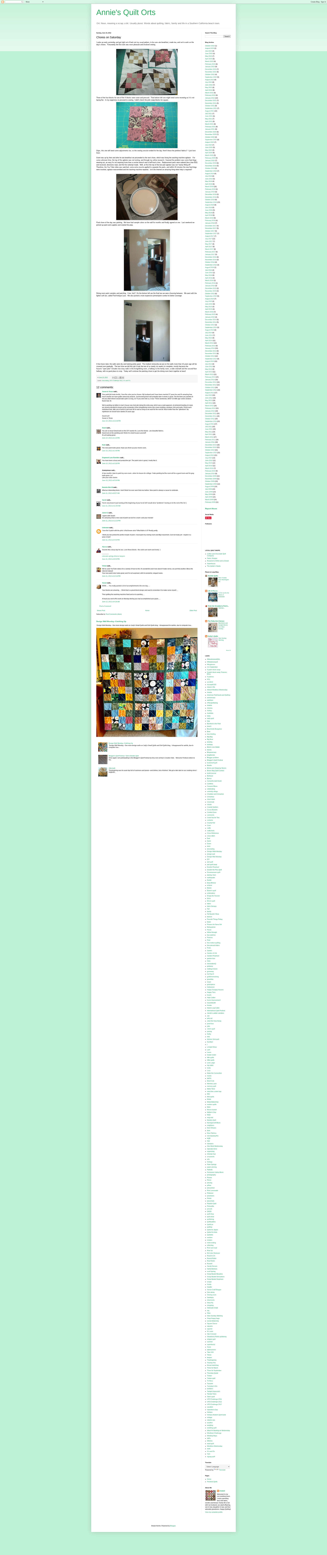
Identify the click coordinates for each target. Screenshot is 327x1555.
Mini (208, 1094)
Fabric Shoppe (212, 558)
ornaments (210, 1157)
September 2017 (211, 233)
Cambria (210, 784)
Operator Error (212, 1149)
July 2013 (208, 364)
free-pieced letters (213, 945)
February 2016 (210, 283)
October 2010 (210, 450)
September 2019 (211, 171)
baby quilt (210, 718)
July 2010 (208, 458)
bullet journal (211, 773)
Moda (209, 1099)
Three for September (214, 1370)
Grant (209, 982)
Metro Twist (211, 1089)
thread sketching (213, 1365)
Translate (222, 1470)
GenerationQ (211, 964)
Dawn (104, 428)
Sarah (104, 500)
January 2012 (210, 411)
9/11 (208, 679)
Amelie (209, 692)
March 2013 (209, 374)
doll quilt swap (212, 864)
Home (147, 610)
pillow (209, 1185)
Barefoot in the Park (214, 724)
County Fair (211, 823)
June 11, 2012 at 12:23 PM (111, 521)
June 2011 (208, 429)
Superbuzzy (211, 563)
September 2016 (211, 265)
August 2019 (209, 173)
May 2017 (208, 244)
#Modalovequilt (212, 662)
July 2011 (208, 426)
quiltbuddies (211, 1222)
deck (208, 846)
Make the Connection (214, 1073)
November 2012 (210, 385)
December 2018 (210, 194)
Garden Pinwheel (213, 956)
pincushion (211, 1188)
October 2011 (209, 419)
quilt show (210, 1217)
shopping (210, 1305)
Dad (208, 838)
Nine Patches (211, 1133)
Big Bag (210, 737)
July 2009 (208, 489)
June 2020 (209, 147)
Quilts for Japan (212, 1230)
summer (210, 1342)
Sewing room (211, 1295)
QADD (209, 1211)
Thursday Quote (212, 1373)
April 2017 (208, 247)
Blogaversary (211, 752)
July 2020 (208, 145)
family (209, 911)
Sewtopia (210, 1297)
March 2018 (209, 218)
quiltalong (210, 1219)
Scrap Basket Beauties (215, 1274)
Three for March (212, 1368)
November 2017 (210, 228)
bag (208, 721)
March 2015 (209, 312)
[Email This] (113, 377)
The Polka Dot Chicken (216, 621)
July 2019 (208, 176)
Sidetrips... (221, 608)
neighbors (210, 1125)
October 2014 (210, 325)
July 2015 (208, 301)
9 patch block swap (213, 670)
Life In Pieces (213, 591)
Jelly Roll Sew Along (214, 1021)
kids (208, 1037)
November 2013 (210, 353)
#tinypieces (211, 664)
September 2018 (211, 202)
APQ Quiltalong (212, 703)
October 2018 (210, 200)
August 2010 (209, 455)
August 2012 (209, 393)
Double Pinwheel (213, 867)
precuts (209, 1209)
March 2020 (209, 155)
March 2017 (209, 249)
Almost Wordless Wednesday (217, 690)
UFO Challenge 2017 (214, 1404)
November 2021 (210, 103)
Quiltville (210, 1235)
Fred (208, 940)
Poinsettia (210, 1206)
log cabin (210, 1065)
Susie (209, 1347)
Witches (210, 1441)
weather (210, 1423)
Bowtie (209, 765)
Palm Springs (211, 1164)
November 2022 (210, 72)
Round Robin (211, 1258)
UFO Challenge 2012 (115, 380)
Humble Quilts (213, 576)
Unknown (105, 528)
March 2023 (209, 61)
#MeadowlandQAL (213, 659)
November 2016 (210, 260)
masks (209, 1076)
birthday (210, 744)
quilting (209, 1227)
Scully (209, 1284)
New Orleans (211, 1128)
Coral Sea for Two (213, 817)
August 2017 (209, 236)
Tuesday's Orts (212, 1386)
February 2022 (210, 95)
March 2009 (209, 500)
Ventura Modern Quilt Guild (216, 1415)
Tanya (209, 1355)
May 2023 (208, 56)
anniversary (211, 698)
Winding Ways (212, 1436)
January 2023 (210, 67)
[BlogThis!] (115, 377)
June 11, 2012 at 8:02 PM (111, 559)
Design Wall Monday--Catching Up (111, 621)
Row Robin (211, 1261)
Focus (209, 930)
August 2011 (209, 424)
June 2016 (209, 273)
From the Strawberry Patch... (218, 606)
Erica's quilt (211, 901)
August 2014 (209, 330)
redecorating (211, 1243)
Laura (209, 1052)
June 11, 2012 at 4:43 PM (111, 540)
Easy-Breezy (211, 883)
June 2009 (209, 492)
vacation (210, 1407)
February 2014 (210, 346)
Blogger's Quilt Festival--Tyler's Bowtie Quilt (124, 756)
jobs (208, 1026)
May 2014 (208, 338)
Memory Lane (212, 1084)
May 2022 (208, 87)
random (209, 1237)
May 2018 (208, 213)
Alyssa (104, 547)
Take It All (210, 1352)
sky (208, 1310)
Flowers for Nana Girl (214, 924)
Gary (208, 961)
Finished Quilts (212, 1482)
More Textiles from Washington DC (223, 579)
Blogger (173, 1526)
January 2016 (210, 286)
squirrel (209, 1329)
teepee (209, 1357)
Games (209, 951)
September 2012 (211, 390)
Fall (208, 909)
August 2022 (209, 80)
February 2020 (210, 158)
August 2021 (209, 111)
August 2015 (209, 299)
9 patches (210, 677)
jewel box (210, 1024)
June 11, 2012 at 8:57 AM (111, 493)
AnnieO (222, 1491)
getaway (210, 966)
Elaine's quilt (211, 891)
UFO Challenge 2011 (214, 1399)
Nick (208, 1130)
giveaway (210, 971)
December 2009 (210, 476)
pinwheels (210, 1196)
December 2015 (210, 288)
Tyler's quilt (211, 1397)
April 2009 (208, 497)
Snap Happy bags (213, 1318)
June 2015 (209, 304)
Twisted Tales (211, 1394)
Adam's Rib (211, 687)
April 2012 (208, 403)
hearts (209, 995)
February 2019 (210, 189)
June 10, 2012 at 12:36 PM (111, 421)
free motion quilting (213, 943)
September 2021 (211, 108)
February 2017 (210, 252)
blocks (209, 750)
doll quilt (210, 862)
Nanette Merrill (107, 487)
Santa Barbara (212, 1269)
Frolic (209, 948)
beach (209, 726)
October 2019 (210, 168)
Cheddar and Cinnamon (215, 794)
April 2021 (208, 121)
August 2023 (209, 48)
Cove (209, 825)
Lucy (208, 1071)
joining (209, 1031)
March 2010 (209, 468)
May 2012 (208, 400)
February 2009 (210, 502)
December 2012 (210, 382)
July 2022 (208, 82)
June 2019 (209, 179)
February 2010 (210, 471)
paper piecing (212, 1167)
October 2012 (210, 387)
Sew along (210, 1292)
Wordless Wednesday (214, 1446)
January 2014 (210, 348)
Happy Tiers (211, 992)
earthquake (211, 877)
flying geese (211, 927)
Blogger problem (213, 758)
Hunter (209, 1005)
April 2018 (208, 215)
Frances (210, 937)
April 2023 (208, 59)
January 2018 (210, 223)
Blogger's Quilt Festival (215, 760)
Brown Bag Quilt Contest (215, 771)
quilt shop (210, 1214)
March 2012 (209, 406)
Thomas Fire (211, 1363)
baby (209, 716)
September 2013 (211, 359)
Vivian (104, 566)
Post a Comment (105, 606)
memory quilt (211, 1086)
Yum (208, 1454)
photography (211, 1175)
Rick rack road (212, 1248)
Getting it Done (212, 969)
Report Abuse (211, 509)
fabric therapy (212, 906)
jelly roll (209, 1018)
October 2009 (210, 481)
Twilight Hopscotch (213, 1391)
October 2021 (210, 106)
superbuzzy (211, 1344)
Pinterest (210, 1193)
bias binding (211, 734)
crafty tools (210, 831)
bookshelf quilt (212, 763)
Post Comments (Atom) (114, 614)
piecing (209, 1183)
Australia (210, 713)
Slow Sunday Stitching (215, 1316)
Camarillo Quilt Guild (214, 781)
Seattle (209, 1287)
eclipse (209, 885)
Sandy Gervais (212, 1266)
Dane (209, 841)
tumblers (210, 1389)
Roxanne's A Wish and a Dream (218, 561)
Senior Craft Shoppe (214, 1290)
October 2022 (210, 74)
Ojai (208, 1141)
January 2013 (210, 380)
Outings (209, 1162)
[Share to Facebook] (120, 377)
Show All (228, 650)
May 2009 (208, 494)
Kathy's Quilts (213, 636)
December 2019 (210, 163)
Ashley (209, 711)
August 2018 (209, 205)
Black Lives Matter (213, 747)
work (208, 1449)
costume (210, 820)
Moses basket (212, 1110)
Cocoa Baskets (212, 810)
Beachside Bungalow (214, 729)
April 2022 (208, 90)
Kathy (209, 1034)
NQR (209, 1138)
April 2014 (208, 340)
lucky (209, 1068)
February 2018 (210, 220)
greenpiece (211, 984)
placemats (210, 1201)
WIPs (209, 1438)
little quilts (210, 1057)
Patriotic (210, 1170)
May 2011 (208, 432)
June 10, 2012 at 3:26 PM (111, 463)
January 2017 (210, 254)
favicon (209, 917)
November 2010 (210, 447)
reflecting (210, 1245)
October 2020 (210, 137)
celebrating (211, 789)
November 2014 (210, 322)
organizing (210, 1151)
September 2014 (211, 327)
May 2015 (208, 306)
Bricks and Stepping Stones (216, 768)
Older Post (193, 610)
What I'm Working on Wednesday (218, 1430)
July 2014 (208, 333)
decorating (105, 380)
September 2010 (211, 453)
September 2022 (211, 77)
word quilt (210, 1443)
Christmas (210, 797)
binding (209, 742)
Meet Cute (210, 1081)
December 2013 (210, 351)
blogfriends (211, 755)
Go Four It (210, 974)
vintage (209, 1417)
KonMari (210, 1042)
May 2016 (208, 275)
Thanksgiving (211, 1360)
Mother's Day (211, 1112)
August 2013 (209, 361)
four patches (211, 935)
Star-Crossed (211, 1334)
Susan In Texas (107, 391)
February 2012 (210, 408)
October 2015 (210, 293)
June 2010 (209, 460)
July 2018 (208, 207)
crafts (209, 828)
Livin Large (211, 1063)
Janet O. (105, 513)
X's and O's (126, 380)
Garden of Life (212, 953)
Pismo (209, 1198)
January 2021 (210, 129)
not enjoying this (212, 1136)
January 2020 (210, 160)
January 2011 (210, 442)
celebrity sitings (212, 791)
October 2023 (210, 46)
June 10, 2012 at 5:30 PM (111, 480)
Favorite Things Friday (215, 919)
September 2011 (211, 421)
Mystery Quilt (211, 1120)
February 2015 (210, 314)
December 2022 (210, 69)
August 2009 (209, 486)
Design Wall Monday (214, 857)
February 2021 (210, 127)
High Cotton (211, 997)
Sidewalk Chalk (212, 1308)
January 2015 (210, 317)
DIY (208, 859)
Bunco (209, 778)
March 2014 (209, 343)
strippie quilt (211, 1339)
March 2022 (209, 93)
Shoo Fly (210, 1303)
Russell (209, 1264)
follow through (212, 932)
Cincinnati (210, 802)
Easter (209, 880)
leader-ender (211, 1055)
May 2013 (208, 369)
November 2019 (210, 166)
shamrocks (211, 1300)
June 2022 (209, 85)
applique (210, 700)
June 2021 (209, 116)
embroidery (211, 893)
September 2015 (211, 296)
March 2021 (209, 124)
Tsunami (210, 1383)
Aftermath (112, 768)
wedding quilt (211, 1428)
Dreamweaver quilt (213, 872)
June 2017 (209, 241)
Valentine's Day (212, 1410)
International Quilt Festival (216, 1011)
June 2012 (209, 398)
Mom (209, 1107)
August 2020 (209, 142)
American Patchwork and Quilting (218, 695)
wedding (210, 1425)
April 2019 (208, 184)
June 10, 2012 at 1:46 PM (111, 451)
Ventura (209, 1412)
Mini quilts (210, 1097)
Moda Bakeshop (212, 1102)
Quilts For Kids (212, 1232)
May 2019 (208, 181)
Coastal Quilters (212, 807)
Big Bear (210, 739)
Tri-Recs (210, 1381)
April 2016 (208, 278)
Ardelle (209, 705)
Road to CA (211, 1256)
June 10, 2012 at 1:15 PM (111, 438)
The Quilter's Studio (214, 566)
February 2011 (210, 440)
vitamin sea (211, 1420)
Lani (208, 1050)
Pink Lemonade (212, 1190)
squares (210, 1326)
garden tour (211, 958)
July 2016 (208, 270)
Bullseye (210, 776)
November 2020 (210, 134)
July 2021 (208, 113)
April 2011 (208, 434)
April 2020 (208, 153)
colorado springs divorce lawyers (113, 556)
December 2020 (210, 132)
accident (210, 682)
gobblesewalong (213, 977)
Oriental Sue (211, 1154)
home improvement (213, 1000)
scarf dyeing (211, 1271)
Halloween (211, 987)
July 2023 (208, 51)
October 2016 (210, 262)
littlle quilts (210, 1060)
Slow (209, 1313)
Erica (209, 898)
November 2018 (210, 197)
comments (210, 815)
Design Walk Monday (214, 851)
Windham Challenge (214, 1433)
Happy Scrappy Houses (215, 990)
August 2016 (209, 267)
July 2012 (208, 395)
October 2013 (210, 356)
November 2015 (210, 291)
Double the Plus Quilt (214, 870)
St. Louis (210, 1331)
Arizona (209, 708)
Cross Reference (213, 833)
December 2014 (210, 320)
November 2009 (210, 479)
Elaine (209, 888)
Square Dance (212, 1324)
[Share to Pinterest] (123, 377)
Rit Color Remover (213, 1253)
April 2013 (208, 372)
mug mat (210, 1117)
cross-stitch (211, 836)
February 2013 (210, 377)
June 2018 (209, 210)
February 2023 (210, 64)
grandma (210, 979)
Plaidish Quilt (211, 1204)
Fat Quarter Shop (213, 914)
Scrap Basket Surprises (215, 1279)
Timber (209, 1376)
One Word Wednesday (215, 1146)
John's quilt (211, 1029)
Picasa (209, 1177)
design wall (211, 854)
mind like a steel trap (214, 1091)
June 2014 (209, 335)
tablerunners (211, 1350)
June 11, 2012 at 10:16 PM (111, 576)
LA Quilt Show (212, 1047)
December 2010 (210, 445)
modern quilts (212, 1104)
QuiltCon (210, 1224)
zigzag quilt (211, 1457)
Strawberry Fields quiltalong (216, 1337)
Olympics (210, 1144)
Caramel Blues (212, 786)
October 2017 (210, 231)
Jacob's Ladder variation (215, 1013)
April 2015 (208, 309)
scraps (209, 1282)
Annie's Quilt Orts (126, 12)
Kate (104, 445)
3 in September (212, 667)
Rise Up (210, 1250)
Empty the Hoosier (213, 896)
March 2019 (209, 187)
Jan (208, 1016)
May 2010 (208, 463)
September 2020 (211, 140)
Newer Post (101, 610)
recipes (209, 1240)
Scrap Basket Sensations (215, 1277)
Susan (104, 583)
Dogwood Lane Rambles (111, 458)
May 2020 (208, 150)
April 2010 (208, 466)
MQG (209, 1115)
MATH (209, 1078)
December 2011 (210, 413)
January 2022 (210, 98)
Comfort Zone (212, 812)
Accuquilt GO (211, 684)
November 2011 (210, 416)
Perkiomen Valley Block (215, 1172)
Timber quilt (211, 1378)
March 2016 (209, 280)
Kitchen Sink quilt (213, 1039)
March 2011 (209, 437)
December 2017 (210, 226)
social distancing (213, 1321)
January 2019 (210, 192)
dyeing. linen (211, 875)
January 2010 (210, 473)
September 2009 (211, 484)
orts (208, 1159)
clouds (209, 804)
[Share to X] (118, 377)
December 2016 (210, 257)
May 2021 (208, 119)
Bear (208, 731)
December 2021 (210, 100)
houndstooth (211, 1003)
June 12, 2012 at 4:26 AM (111, 602)
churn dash (211, 799)
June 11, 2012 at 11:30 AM (111, 506)
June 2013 (209, 366)
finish (209, 922)
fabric (209, 904)
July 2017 (208, 239)
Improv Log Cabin (213, 1008)
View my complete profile (214, 1512)
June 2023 (209, 53)
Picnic (209, 1180)
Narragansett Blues (213, 1123)
